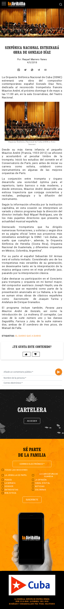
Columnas (40, 489)
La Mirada (10, 483)
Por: (20, 59)
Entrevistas (11, 489)
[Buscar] (60, 4)
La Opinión (40, 480)
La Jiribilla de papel (16, 475)
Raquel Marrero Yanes (34, 59)
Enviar (58, 371)
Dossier (9, 486)
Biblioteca (10, 493)
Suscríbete (32, 499)
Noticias (39, 486)
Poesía (8, 480)
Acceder (32, 421)
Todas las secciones (16, 470)
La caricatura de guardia (48, 475)
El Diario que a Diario (28, 336)
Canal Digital (42, 483)
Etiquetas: (8, 336)
